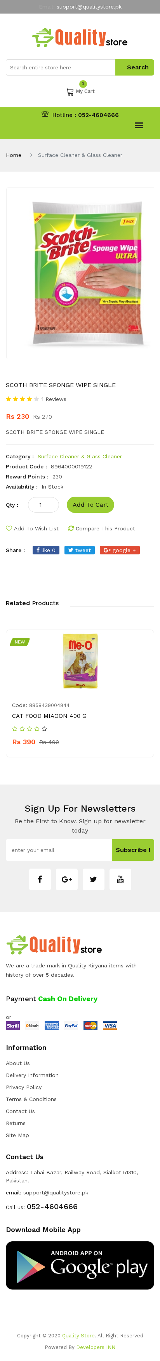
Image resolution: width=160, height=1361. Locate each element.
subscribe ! (133, 849)
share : (15, 550)
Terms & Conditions (31, 1099)
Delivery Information (32, 1075)
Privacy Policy (24, 1087)
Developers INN (95, 1347)
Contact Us (20, 1111)
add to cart (90, 504)
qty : (12, 505)
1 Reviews (54, 399)
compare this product (105, 528)
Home (13, 155)
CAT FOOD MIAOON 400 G (49, 715)
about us (18, 1063)
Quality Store (78, 1336)
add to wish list (36, 528)
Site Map (17, 1135)
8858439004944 (49, 705)
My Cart (85, 90)
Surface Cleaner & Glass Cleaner (80, 456)
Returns (16, 1123)
